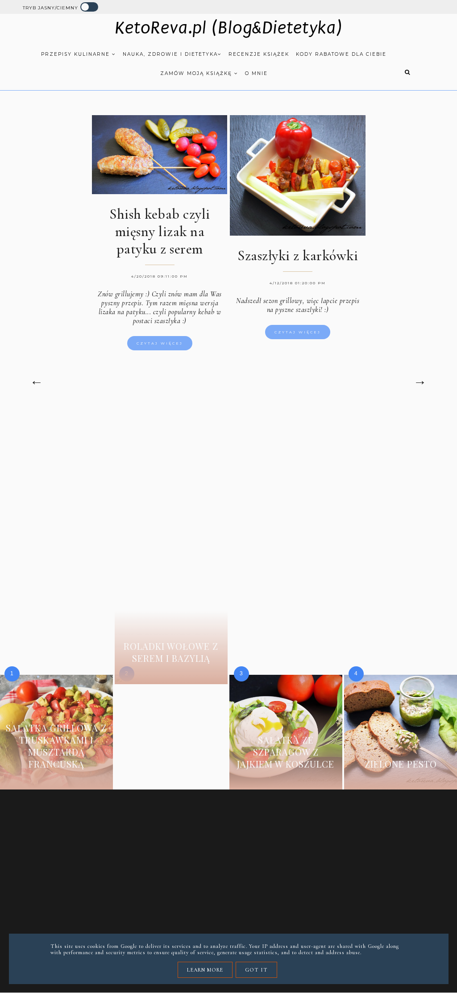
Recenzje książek (258, 54)
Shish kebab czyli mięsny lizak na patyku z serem (159, 231)
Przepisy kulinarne (76, 54)
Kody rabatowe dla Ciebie (341, 54)
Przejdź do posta (56, 777)
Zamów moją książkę (197, 73)
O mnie (256, 73)
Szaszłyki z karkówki (297, 255)
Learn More (205, 970)
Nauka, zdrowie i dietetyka (170, 54)
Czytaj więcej (160, 343)
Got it (256, 970)
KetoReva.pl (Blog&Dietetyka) (228, 28)
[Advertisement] (228, 484)
